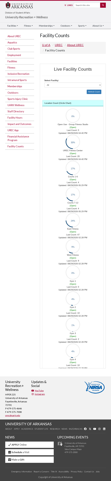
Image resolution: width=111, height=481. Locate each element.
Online (19, 444)
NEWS (10, 437)
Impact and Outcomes (19, 124)
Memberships (15, 86)
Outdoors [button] (65, 25)
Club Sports (14, 48)
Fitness (11, 67)
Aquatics (12, 42)
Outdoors (13, 92)
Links (70, 5)
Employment (14, 55)
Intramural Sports (17, 80)
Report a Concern (41, 471)
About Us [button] (97, 25)
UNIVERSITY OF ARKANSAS (28, 424)
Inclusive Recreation (18, 73)
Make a (18, 459)
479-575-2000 (71, 452)
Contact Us (89, 471)
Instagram (40, 394)
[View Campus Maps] (59, 446)
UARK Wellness (16, 105)
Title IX (54, 471)
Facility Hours (15, 117)
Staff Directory (16, 111)
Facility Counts (16, 146)
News (64, 429)
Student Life (41, 429)
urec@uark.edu (12, 415)
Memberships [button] (46, 25)
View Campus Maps (73, 449)
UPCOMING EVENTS (72, 437)
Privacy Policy (77, 471)
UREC (59, 45)
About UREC (14, 36)
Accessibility (64, 471)
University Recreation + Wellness (26, 17)
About (8, 429)
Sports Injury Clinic (18, 98)
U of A (46, 45)
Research (55, 429)
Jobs (98, 471)
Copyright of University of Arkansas (55, 477)
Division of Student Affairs (17, 12)
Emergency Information (21, 471)
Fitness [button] (27, 25)
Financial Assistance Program (18, 138)
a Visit (20, 452)
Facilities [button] (11, 25)
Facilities (12, 61)
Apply (17, 429)
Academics (27, 429)
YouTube (39, 390)
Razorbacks (75, 429)
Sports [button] (81, 25)
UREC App (13, 130)
